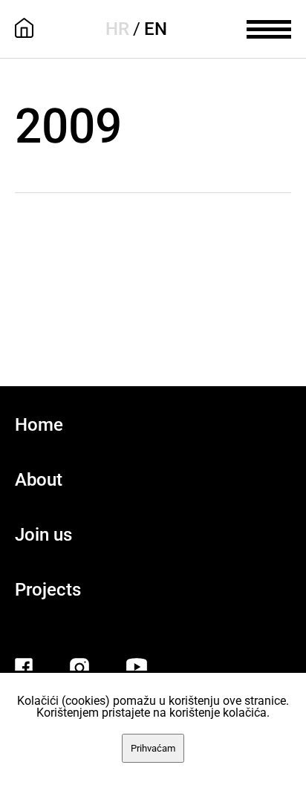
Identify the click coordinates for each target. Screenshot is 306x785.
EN (155, 29)
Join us (43, 535)
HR (117, 29)
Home (39, 425)
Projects (48, 590)
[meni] (269, 27)
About (38, 480)
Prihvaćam (153, 748)
